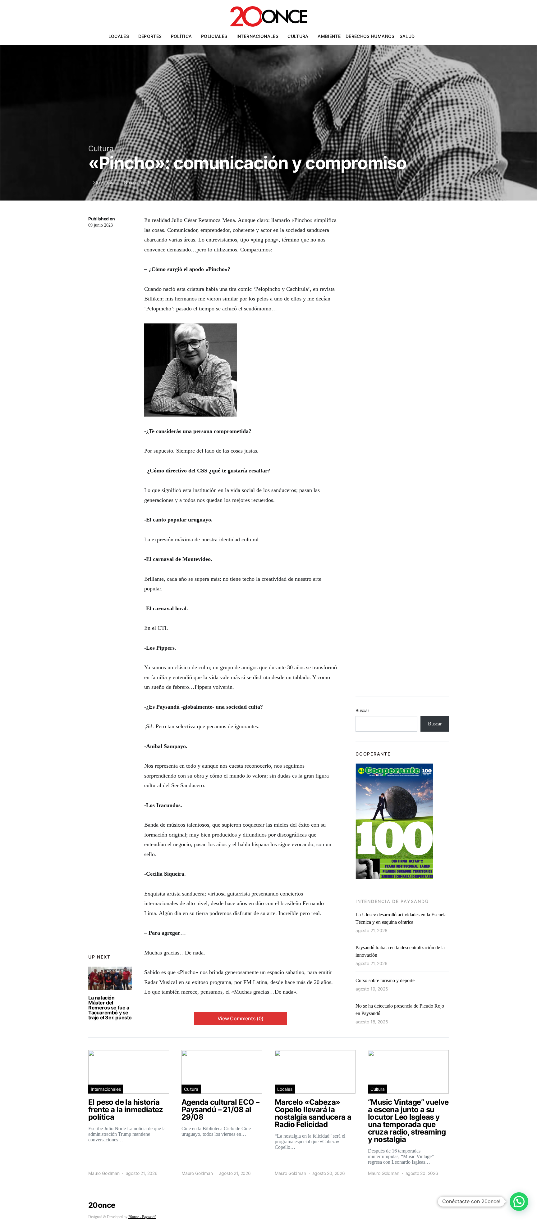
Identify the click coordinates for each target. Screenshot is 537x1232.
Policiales (214, 36)
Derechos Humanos (370, 36)
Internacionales (257, 36)
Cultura (297, 36)
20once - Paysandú (142, 1217)
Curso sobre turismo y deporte (385, 980)
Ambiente (329, 36)
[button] (519, 1201)
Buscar (362, 710)
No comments (138, 182)
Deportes (150, 36)
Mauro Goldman (104, 1173)
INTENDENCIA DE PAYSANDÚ (392, 901)
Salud (407, 36)
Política (181, 36)
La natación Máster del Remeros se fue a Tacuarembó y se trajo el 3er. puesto (110, 1008)
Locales (118, 36)
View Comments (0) (241, 1018)
